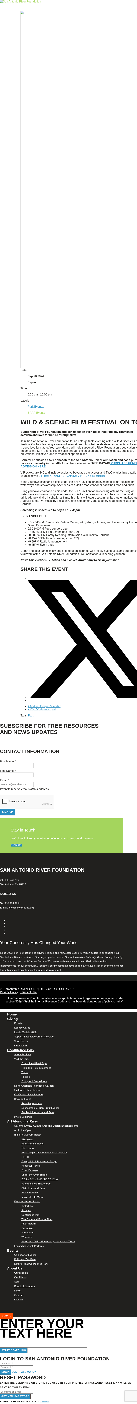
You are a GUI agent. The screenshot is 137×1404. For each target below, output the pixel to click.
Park (31, 715)
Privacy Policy (9, 992)
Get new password (15, 1396)
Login (5, 1372)
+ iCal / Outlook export (42, 709)
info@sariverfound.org (21, 907)
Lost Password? (24, 1372)
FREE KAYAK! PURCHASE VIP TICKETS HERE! (73, 475)
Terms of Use (28, 992)
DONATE (6, 1316)
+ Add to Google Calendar (44, 706)
